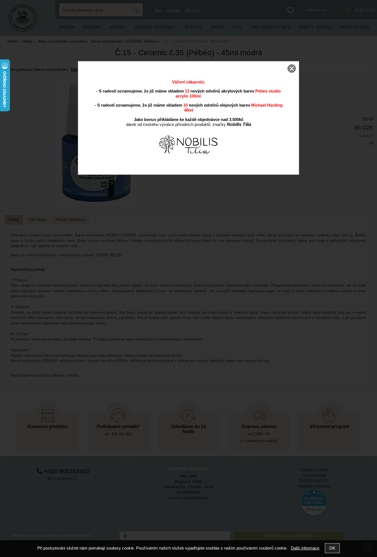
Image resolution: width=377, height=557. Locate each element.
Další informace (305, 548)
